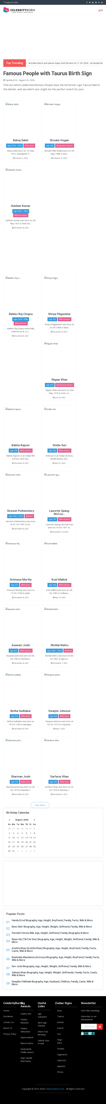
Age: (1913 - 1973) (14, 145)
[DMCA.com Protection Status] (88, 1033)
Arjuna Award (27, 1037)
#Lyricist (29, 516)
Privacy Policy (9, 1033)
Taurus (60, 1016)
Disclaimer (8, 1016)
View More (40, 805)
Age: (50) (53, 782)
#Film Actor (29, 145)
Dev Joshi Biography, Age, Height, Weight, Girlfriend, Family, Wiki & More (51, 966)
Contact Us (8, 1022)
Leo (59, 1033)
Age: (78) (13, 450)
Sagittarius (62, 1054)
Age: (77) (14, 585)
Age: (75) (52, 519)
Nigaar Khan (59, 379)
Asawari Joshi (21, 645)
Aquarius (61, 1066)
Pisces (60, 1072)
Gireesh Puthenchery (20, 510)
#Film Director (20, 323)
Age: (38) (49, 145)
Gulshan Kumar (20, 206)
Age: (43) (52, 450)
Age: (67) (14, 716)
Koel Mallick (59, 579)
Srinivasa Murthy (21, 579)
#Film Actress (64, 319)
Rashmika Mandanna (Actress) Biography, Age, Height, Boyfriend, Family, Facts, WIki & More (56, 958)
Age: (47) (49, 385)
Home (6, 1010)
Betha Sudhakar (20, 711)
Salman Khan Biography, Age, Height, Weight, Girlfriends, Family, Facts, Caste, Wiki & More (54, 974)
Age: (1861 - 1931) (54, 650)
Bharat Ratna (27, 1043)
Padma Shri (26, 1013)
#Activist (68, 650)
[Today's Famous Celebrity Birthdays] (19, 9)
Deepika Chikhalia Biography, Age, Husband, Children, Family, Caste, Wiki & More (52, 983)
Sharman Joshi (20, 776)
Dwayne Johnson (59, 711)
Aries (59, 1010)
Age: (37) (52, 319)
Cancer (60, 1028)
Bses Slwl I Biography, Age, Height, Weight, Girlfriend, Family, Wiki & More (52, 926)
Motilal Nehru (59, 645)
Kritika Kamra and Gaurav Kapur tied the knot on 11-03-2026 (50, 63)
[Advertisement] (53, 35)
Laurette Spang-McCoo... (59, 512)
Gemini (60, 1022)
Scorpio (60, 1048)
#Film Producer (20, 215)
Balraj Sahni (20, 140)
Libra (59, 1042)
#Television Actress (64, 145)
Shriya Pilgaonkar (59, 314)
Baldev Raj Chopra (21, 314)
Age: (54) (53, 716)
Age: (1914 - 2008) (21, 319)
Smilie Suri (59, 445)
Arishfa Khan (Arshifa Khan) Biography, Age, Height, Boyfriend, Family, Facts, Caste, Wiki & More (54, 949)
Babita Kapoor (20, 445)
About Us (7, 1028)
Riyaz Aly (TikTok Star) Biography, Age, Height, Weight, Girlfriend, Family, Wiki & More (55, 940)
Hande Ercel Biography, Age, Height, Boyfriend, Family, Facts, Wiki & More (52, 920)
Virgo (59, 1039)
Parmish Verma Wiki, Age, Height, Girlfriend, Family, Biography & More (50, 932)
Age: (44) (52, 585)
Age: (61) (13, 650)
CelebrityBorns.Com (54, 1088)
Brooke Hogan (59, 140)
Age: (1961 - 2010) (16, 516)
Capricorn (61, 1060)
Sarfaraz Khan (59, 776)
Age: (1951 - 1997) (21, 211)
